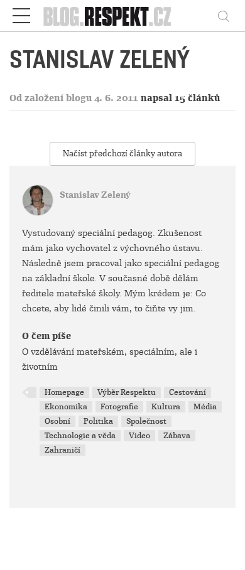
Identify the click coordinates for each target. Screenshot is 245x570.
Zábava (176, 436)
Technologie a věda (80, 436)
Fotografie (119, 407)
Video (139, 436)
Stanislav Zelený (95, 195)
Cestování (187, 392)
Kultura (165, 407)
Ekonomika (66, 407)
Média (205, 407)
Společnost (146, 421)
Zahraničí (62, 450)
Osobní (57, 421)
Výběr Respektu (126, 392)
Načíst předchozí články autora (122, 153)
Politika (98, 421)
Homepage (64, 392)
